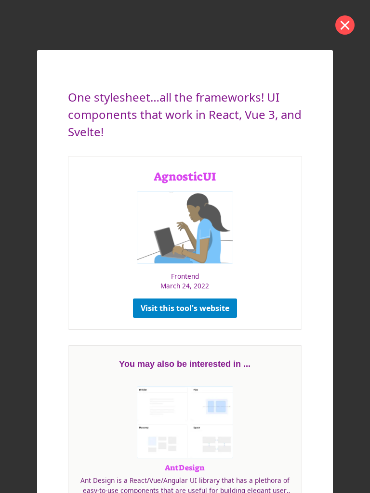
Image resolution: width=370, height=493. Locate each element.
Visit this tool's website (185, 308)
